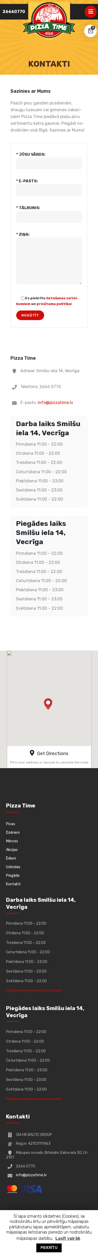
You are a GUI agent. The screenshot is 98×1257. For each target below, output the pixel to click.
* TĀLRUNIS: (28, 208)
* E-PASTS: (27, 181)
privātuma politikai (54, 304)
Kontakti (13, 884)
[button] (48, 705)
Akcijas (12, 850)
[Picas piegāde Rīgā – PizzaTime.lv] (49, 20)
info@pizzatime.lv (55, 402)
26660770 (14, 11)
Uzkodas (13, 867)
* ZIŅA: (23, 234)
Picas (10, 824)
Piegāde (13, 875)
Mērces (12, 841)
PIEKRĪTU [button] (49, 1248)
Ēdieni (11, 858)
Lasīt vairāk (67, 1238)
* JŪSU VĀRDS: (30, 154)
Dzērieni (13, 832)
